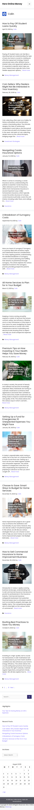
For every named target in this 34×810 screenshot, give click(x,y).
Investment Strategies (12, 141)
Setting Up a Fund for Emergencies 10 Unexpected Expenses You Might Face (16, 420)
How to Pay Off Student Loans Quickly (14, 25)
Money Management (12, 75)
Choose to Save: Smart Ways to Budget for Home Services (15, 488)
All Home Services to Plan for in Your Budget (15, 284)
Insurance (8, 206)
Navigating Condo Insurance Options (12, 151)
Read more (26, 70)
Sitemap (8, 807)
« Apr (4, 792)
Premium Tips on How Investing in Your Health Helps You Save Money (14, 351)
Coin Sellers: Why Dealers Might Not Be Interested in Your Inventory (16, 87)
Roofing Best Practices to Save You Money (15, 623)
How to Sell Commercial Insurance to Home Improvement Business (15, 554)
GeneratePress (17, 801)
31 (9, 687)
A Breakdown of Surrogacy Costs (16, 216)
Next (12, 687)
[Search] (29, 697)
